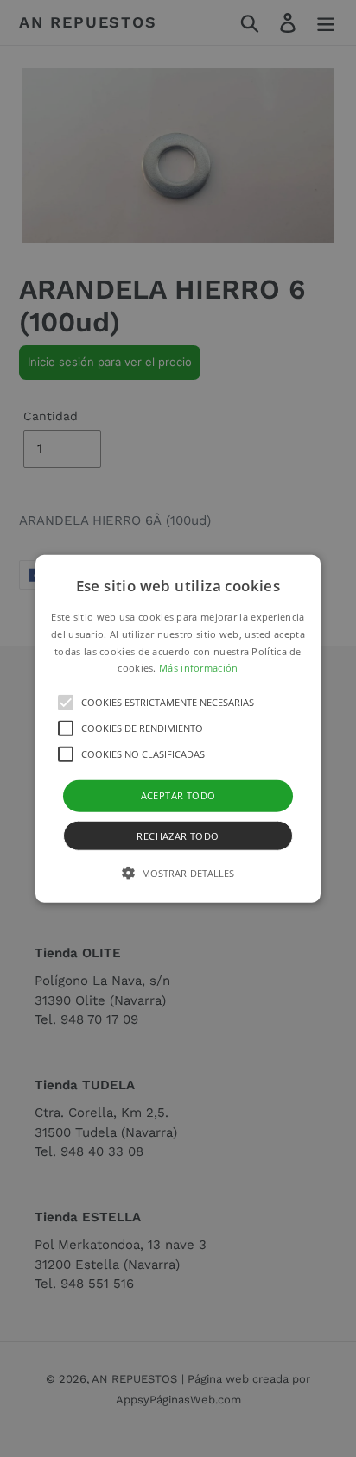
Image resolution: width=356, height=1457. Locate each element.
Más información (198, 667)
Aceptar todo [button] (178, 795)
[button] (178, 729)
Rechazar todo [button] (178, 835)
